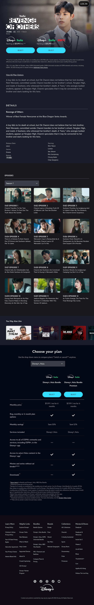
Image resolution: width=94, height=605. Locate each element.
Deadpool (78, 527)
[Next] (90, 332)
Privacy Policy (9, 527)
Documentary (65, 551)
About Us (22, 556)
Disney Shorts (65, 546)
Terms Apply (14, 482)
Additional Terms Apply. (41, 67)
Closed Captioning (24, 561)
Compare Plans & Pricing (38, 560)
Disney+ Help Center (65, 498)
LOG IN (83, 4)
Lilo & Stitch (79, 549)
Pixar (48, 532)
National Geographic (53, 546)
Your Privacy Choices (11, 552)
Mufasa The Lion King (82, 573)
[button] (26, 524)
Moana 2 (78, 544)
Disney (49, 527)
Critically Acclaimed (67, 537)
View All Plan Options (15, 75)
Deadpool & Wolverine (79, 533)
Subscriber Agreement (11, 547)
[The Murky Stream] (18, 333)
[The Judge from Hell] (73, 333)
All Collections (66, 527)
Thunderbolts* (80, 559)
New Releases (23, 537)
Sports (63, 542)
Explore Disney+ (24, 527)
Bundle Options (37, 527)
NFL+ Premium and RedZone (39, 553)
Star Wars (50, 542)
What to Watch (23, 542)
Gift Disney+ (23, 566)
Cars (77, 563)
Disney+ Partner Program (24, 572)
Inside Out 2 (79, 539)
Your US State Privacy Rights (11, 541)
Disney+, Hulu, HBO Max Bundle (39, 546)
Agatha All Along (81, 568)
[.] (35, 581)
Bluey (77, 554)
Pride (63, 556)
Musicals (64, 532)
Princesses (65, 561)
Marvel (49, 537)
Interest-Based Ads (10, 556)
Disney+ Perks (23, 532)
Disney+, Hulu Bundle (39, 532)
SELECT (20, 50)
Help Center (23, 546)
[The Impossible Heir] (46, 333)
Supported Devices (24, 551)
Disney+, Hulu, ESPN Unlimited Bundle (39, 538)
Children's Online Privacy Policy (10, 533)
